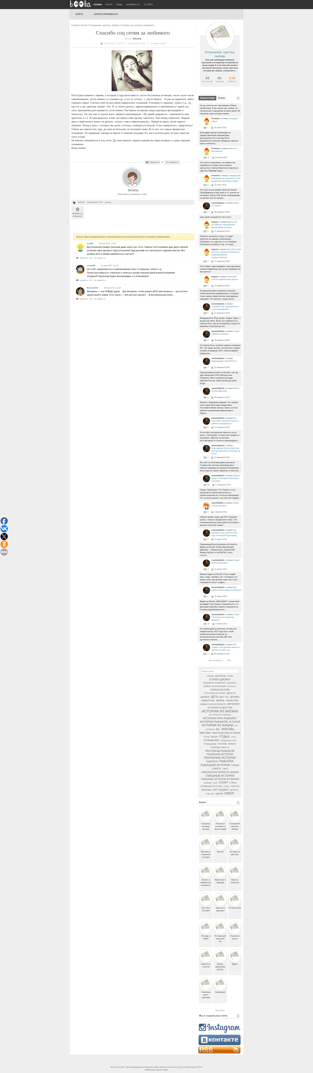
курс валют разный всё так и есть (215, 217)
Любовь (227, 729)
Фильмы (207, 790)
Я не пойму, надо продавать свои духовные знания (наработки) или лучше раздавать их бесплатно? (220, 269)
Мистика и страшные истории (205, 854)
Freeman (215, 118)
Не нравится (172, 162)
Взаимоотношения (214, 683)
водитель (231, 683)
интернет (233, 704)
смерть (216, 768)
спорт (223, 782)
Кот (236, 726)
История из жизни (217, 725)
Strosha (133, 190)
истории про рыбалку (220, 718)
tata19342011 (217, 503)
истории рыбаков (214, 721)
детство (224, 697)
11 (208, 157)
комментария (158, 43)
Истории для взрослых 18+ (220, 938)
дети (214, 696)
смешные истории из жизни (220, 779)
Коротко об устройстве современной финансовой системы (224, 224)
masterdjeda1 (218, 203)
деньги (231, 693)
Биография (220, 992)
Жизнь (220, 700)
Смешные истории (219, 775)
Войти (79, 14)
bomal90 (91, 265)
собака (208, 783)
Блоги (108, 4)
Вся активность (216, 660)
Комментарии (207, 98)
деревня (205, 697)
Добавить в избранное (77, 214)
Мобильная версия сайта (156, 1070)
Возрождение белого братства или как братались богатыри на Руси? (225, 451)
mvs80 (90, 243)
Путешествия (235, 908)
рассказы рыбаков (219, 750)
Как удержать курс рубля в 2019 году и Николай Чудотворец (224, 532)
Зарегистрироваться (106, 14)
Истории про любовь (220, 715)
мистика (205, 733)
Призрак (222, 744)
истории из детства (220, 707)
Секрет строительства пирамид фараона (225, 617)
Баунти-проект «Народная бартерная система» (226, 478)
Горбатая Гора (219, 689)
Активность (133, 4)
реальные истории (220, 757)
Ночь (206, 737)
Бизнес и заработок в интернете (205, 882)
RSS (229, 660)
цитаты (234, 790)
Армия (210, 676)
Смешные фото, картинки (205, 995)
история (234, 722)
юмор (229, 793)
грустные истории (215, 693)
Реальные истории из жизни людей (220, 826)
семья (235, 765)
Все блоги (219, 1010)
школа (219, 793)
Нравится (154, 162)
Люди (119, 4)
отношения (211, 740)
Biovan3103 (92, 288)
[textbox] (220, 671)
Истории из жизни (220, 711)
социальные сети (95, 202)
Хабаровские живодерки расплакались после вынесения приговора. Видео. (226, 178)
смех (225, 769)
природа (215, 747)
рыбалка (227, 761)
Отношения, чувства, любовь (104, 25)
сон (215, 783)
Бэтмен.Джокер (219, 679)
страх (232, 783)
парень (108, 202)
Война (207, 686)
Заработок (232, 700)
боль (230, 676)
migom (215, 222)
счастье (234, 786)
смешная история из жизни (220, 772)
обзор (214, 737)
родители (212, 761)
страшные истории (211, 786)
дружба (234, 697)
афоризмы (220, 676)
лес (218, 729)
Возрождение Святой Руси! (223, 361)
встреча (231, 686)
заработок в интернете (213, 704)
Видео (235, 964)
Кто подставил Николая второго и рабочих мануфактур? (225, 421)
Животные (208, 700)
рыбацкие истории (215, 765)
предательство (228, 741)
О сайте (148, 4)
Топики (97, 4)
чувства (210, 794)
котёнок (210, 729)
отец (233, 737)
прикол (232, 744)
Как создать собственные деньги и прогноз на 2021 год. (225, 647)
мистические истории (226, 733)
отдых (224, 736)
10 (208, 485)
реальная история (220, 754)
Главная (75, 25)
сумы (226, 786)
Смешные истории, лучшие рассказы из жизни (205, 829)
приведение (210, 744)
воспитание (219, 686)
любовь (81, 202)
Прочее (220, 852)
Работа (225, 747)
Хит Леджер (221, 789)
